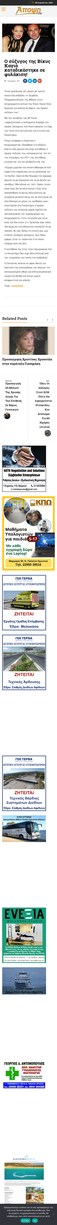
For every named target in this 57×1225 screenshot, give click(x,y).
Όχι (35, 1220)
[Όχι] (53, 1214)
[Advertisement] (28, 722)
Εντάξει (25, 1220)
